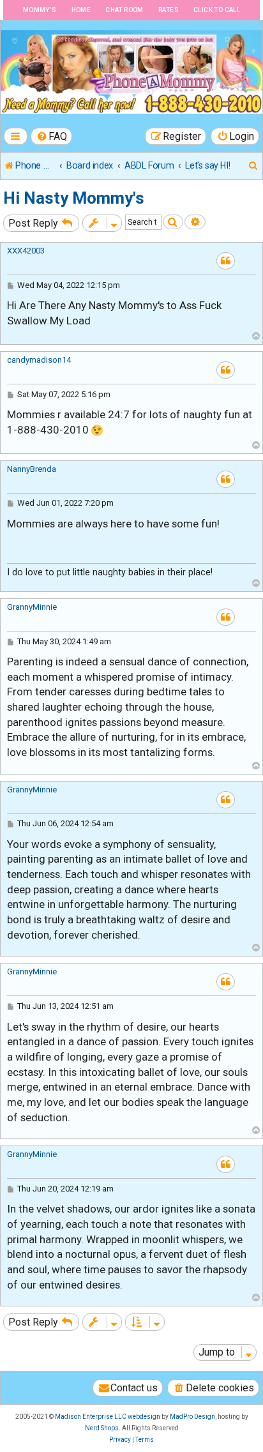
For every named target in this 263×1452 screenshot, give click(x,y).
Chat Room (124, 9)
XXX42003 (26, 250)
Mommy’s (40, 9)
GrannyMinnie (32, 607)
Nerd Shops (102, 1428)
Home (81, 9)
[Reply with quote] (225, 260)
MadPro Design (192, 1416)
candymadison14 (39, 360)
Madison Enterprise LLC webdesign (107, 1416)
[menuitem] (52, 136)
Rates (168, 9)
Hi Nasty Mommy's (73, 198)
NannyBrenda (31, 469)
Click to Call (216, 9)
